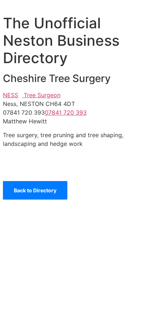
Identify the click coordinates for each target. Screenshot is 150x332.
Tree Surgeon (41, 95)
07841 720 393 (66, 112)
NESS (10, 95)
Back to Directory (35, 190)
